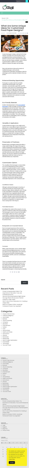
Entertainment (6, 325)
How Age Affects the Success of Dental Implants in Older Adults (15, 20)
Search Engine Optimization (10, 340)
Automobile (6, 317)
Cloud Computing (7, 320)
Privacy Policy (6, 430)
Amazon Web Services (8, 314)
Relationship (6, 338)
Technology (6, 343)
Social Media (6, 342)
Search (3, 279)
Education (5, 324)
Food (4, 328)
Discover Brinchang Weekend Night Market (14, 296)
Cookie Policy (12, 459)
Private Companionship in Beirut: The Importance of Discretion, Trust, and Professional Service (12, 293)
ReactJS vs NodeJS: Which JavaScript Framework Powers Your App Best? (12, 305)
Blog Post (5, 428)
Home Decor (6, 333)
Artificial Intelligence (8, 315)
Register (5, 427)
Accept (11, 462)
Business (3, 33)
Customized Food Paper (11, 33)
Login (4, 425)
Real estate (6, 337)
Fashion (5, 327)
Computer (5, 322)
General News (6, 330)
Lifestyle (5, 335)
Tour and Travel (7, 345)
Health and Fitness (7, 332)
